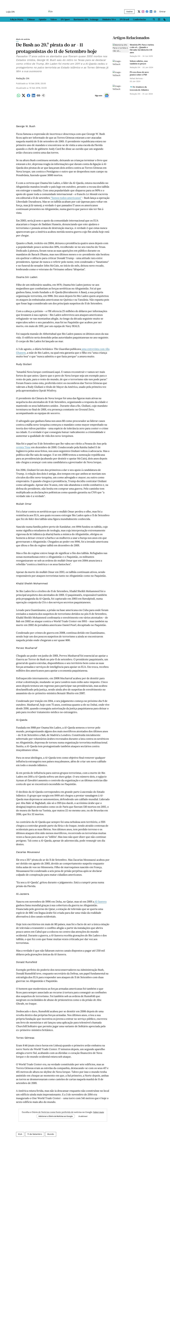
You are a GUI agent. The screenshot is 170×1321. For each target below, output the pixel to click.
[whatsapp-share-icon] (19, 97)
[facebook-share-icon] (28, 97)
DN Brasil (124, 19)
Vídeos (53, 19)
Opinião (42, 19)
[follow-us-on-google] (107, 95)
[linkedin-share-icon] (33, 97)
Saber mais (98, 1112)
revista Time (23, 447)
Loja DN (10, 11)
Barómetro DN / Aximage (86, 19)
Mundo (50, 1134)
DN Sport (65, 19)
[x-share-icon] (24, 97)
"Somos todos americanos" (66, 197)
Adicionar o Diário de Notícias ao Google (55, 1116)
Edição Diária (16, 19)
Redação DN (22, 78)
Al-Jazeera (100, 901)
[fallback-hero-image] (121, 48)
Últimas (31, 19)
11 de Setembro (34, 1134)
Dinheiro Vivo (109, 19)
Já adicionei (82, 1116)
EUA (20, 1134)
